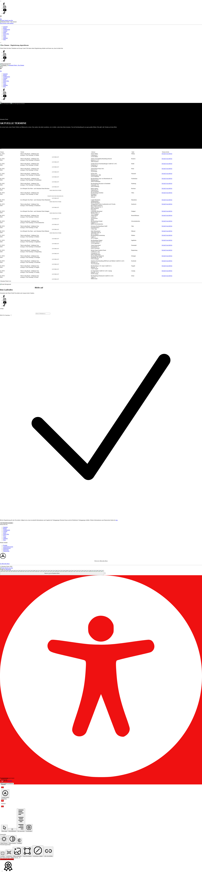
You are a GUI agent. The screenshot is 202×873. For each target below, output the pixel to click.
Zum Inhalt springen (5, 857)
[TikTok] (4, 13)
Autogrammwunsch (8, 546)
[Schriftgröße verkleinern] (2, 787)
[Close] (0, 42)
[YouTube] (4, 10)
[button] (105, 573)
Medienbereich (7, 548)
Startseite (5, 26)
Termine (5, 31)
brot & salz (8, 569)
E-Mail (1, 308)
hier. (117, 520)
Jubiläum (5, 38)
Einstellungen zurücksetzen (7, 859)
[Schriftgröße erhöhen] (2, 782)
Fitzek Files (6, 33)
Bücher (5, 28)
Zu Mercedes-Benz (5, 563)
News (4, 35)
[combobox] (52, 572)
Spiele (4, 32)
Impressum (6, 549)
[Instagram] (4, 8)
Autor (4, 36)
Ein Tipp (10, 780)
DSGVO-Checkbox (5, 315)
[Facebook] (4, 5)
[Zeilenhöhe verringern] (2, 806)
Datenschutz (6, 551)
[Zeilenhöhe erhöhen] (2, 801)
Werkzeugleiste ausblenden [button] (7, 783)
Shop (4, 39)
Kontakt (5, 545)
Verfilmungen (6, 29)
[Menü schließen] (3, 65)
